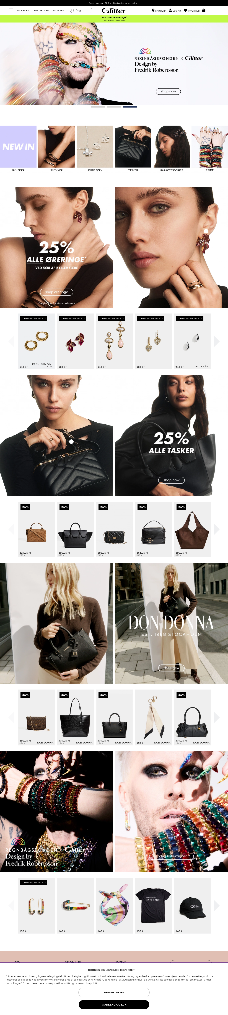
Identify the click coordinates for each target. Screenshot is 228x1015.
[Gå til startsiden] (114, 10)
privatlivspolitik (61, 983)
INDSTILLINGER (114, 992)
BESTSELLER (41, 10)
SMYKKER (58, 10)
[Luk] (11, 341)
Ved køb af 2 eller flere (114, 20)
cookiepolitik (89, 983)
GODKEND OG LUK (114, 1004)
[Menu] (11, 10)
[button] (176, 10)
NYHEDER (23, 10)
